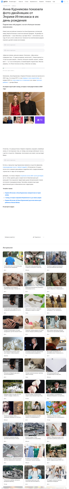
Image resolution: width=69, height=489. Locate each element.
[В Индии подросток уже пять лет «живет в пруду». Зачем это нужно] (13, 390)
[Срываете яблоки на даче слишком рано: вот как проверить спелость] (56, 411)
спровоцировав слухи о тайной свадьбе (15, 167)
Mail (2, 488)
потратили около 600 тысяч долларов (31, 175)
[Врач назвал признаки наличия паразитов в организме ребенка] (56, 326)
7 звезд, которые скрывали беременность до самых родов (23, 197)
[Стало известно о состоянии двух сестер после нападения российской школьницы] (13, 261)
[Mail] (2, 1)
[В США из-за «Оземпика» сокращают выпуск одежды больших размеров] (34, 454)
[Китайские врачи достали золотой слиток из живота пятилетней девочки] (34, 475)
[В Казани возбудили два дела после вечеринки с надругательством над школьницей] (13, 368)
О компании (6, 488)
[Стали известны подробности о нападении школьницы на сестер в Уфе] (13, 304)
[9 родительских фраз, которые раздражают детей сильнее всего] (13, 326)
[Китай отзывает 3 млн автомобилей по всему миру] (34, 433)
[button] (24, 103)
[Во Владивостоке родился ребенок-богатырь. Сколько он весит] (13, 283)
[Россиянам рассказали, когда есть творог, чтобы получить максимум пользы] (13, 347)
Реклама (11, 488)
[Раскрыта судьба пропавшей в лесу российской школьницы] (56, 261)
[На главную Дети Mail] (5, 1)
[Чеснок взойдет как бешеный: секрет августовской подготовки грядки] (34, 390)
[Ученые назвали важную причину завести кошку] (34, 368)
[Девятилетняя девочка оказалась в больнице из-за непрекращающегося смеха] (34, 283)
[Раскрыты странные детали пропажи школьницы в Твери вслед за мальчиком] (13, 433)
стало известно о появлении (20, 80)
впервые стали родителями (31, 78)
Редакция (36, 488)
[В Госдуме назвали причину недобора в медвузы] (56, 475)
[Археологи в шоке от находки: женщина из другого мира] (34, 304)
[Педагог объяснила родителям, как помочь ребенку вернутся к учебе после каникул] (56, 433)
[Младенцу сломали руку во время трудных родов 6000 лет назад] (56, 454)
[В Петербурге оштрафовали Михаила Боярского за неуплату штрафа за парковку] (56, 390)
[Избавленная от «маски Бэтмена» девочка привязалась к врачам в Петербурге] (13, 454)
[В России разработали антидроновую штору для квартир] (56, 368)
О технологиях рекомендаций (44, 488)
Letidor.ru (14, 5)
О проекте (31, 488)
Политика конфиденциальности (57, 488)
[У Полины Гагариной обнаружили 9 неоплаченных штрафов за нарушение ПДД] (34, 347)
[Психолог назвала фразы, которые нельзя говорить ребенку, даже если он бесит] (34, 326)
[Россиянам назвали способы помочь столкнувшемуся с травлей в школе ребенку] (34, 411)
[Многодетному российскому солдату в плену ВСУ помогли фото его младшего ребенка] (34, 261)
